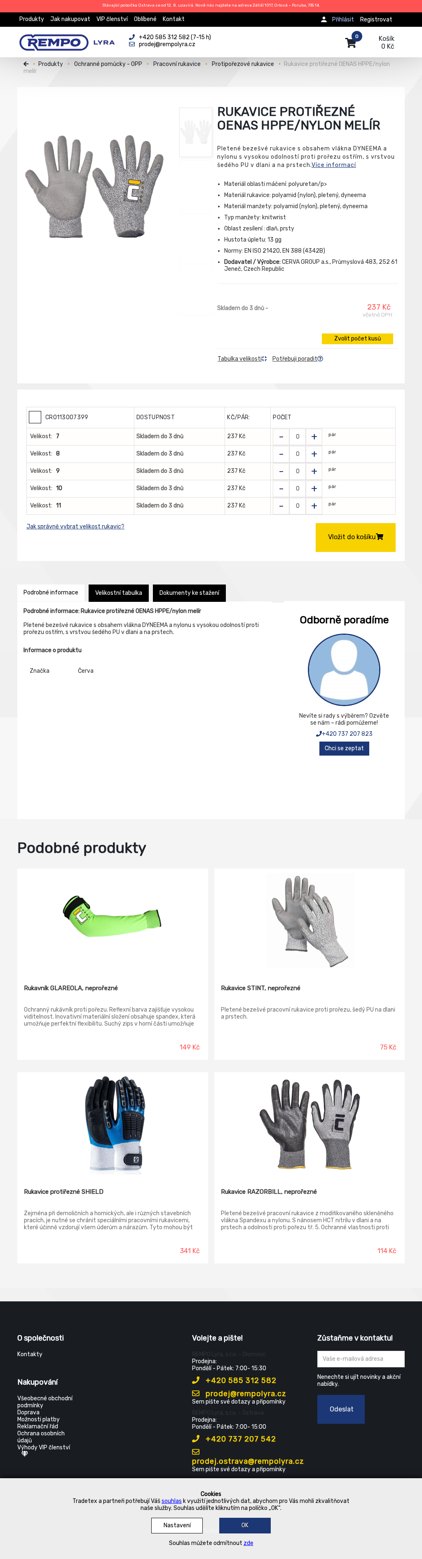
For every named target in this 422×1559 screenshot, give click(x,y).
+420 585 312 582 (240, 1380)
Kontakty (29, 1354)
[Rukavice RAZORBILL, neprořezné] (310, 1124)
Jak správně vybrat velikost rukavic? (75, 526)
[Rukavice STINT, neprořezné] (310, 920)
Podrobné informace (50, 592)
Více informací (334, 165)
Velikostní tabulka (118, 592)
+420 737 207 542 (240, 1439)
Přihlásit (343, 19)
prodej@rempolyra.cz (245, 1393)
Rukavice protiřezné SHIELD (63, 1191)
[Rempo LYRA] (67, 38)
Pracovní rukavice (177, 64)
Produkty (31, 19)
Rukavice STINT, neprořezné (260, 988)
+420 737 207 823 (347, 733)
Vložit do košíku (352, 537)
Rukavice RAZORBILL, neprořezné (269, 1191)
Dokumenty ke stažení (189, 592)
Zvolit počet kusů (357, 338)
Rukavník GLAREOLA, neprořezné (71, 988)
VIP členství (112, 19)
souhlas (172, 1501)
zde (248, 1543)
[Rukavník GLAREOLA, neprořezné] (113, 920)
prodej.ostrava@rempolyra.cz (248, 1461)
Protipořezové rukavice (243, 64)
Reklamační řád (37, 1426)
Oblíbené (145, 19)
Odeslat (342, 1409)
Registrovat (376, 19)
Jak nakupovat (70, 19)
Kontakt (174, 19)
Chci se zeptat (344, 748)
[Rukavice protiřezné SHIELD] (113, 1124)
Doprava (28, 1412)
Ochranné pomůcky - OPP (108, 64)
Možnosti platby (38, 1419)
